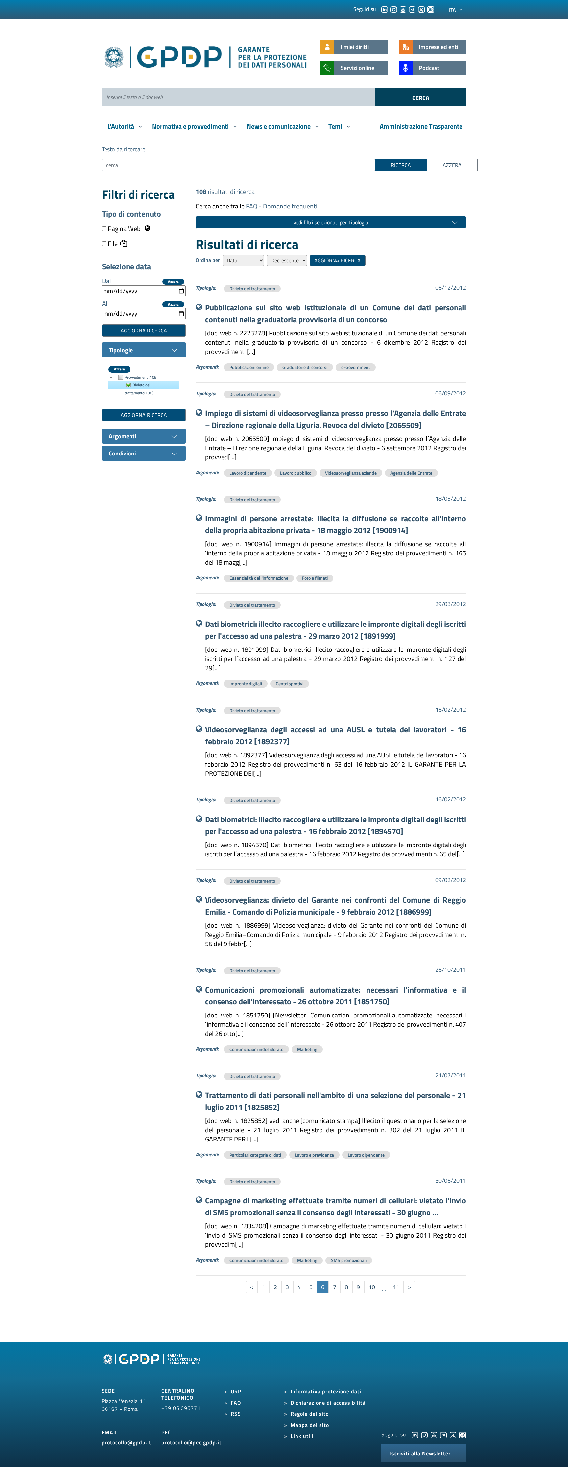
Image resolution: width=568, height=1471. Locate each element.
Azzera (173, 281)
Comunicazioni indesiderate (256, 1049)
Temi (335, 126)
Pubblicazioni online (249, 367)
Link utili (302, 1436)
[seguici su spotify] (430, 9)
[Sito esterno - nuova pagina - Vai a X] (453, 1434)
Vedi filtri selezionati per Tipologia (330, 222)
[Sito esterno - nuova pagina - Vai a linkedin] (415, 1434)
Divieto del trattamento (252, 288)
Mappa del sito (310, 1425)
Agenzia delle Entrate (411, 472)
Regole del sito (310, 1414)
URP (236, 1391)
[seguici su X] (421, 9)
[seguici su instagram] (393, 9)
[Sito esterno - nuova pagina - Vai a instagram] (424, 1434)
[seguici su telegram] (412, 9)
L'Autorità (121, 126)
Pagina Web (124, 228)
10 (371, 1287)
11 (396, 1287)
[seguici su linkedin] (384, 9)
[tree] (143, 385)
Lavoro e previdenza (314, 1154)
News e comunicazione (279, 126)
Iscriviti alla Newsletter (420, 1453)
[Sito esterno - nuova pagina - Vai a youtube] (434, 1434)
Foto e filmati (315, 578)
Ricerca (401, 165)
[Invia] (420, 97)
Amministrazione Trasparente (421, 126)
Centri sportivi (289, 683)
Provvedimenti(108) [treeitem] (141, 377)
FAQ (236, 1403)
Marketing (307, 1049)
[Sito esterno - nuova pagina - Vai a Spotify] (462, 1434)
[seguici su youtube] (403, 9)
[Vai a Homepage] (152, 1367)
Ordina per (208, 260)
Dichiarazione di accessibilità (328, 1403)
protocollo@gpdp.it (126, 1442)
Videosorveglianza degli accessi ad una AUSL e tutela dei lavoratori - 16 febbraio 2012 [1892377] (335, 735)
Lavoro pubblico (295, 472)
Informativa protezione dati (326, 1391)
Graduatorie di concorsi (304, 367)
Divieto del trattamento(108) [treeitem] (139, 389)
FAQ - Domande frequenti (281, 206)
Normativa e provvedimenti (191, 126)
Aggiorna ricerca (144, 330)
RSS (236, 1414)
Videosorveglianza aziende (351, 472)
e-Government (355, 367)
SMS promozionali (349, 1260)
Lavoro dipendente (247, 472)
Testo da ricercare (123, 149)
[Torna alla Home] (206, 56)
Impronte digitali (245, 683)
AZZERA (452, 165)
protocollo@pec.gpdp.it (191, 1442)
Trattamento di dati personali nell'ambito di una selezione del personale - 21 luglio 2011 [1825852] (335, 1101)
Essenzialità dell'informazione (258, 578)
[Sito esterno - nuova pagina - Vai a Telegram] (443, 1434)
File (112, 244)
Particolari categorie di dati (255, 1154)
